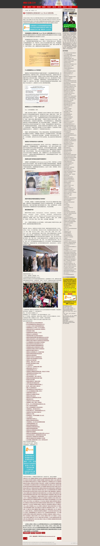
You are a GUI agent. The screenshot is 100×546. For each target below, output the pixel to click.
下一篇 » (59, 538)
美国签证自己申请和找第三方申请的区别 (70, 192)
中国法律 (57, 484)
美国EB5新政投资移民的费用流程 (69, 270)
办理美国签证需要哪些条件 (32, 497)
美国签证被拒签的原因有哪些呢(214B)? (70, 125)
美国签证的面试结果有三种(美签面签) (69, 103)
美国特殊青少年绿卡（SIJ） (52, 507)
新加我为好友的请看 (30, 379)
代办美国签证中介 (66, 107)
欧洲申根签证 (49, 504)
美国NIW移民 (33, 514)
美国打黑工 (44, 504)
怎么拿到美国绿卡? (67, 245)
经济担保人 (46, 517)
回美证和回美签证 (44, 494)
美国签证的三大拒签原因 (67, 108)
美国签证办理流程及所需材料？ (32, 420)
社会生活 (40, 478)
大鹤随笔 (32, 478)
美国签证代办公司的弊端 (67, 149)
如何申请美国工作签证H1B (68, 142)
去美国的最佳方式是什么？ (31, 392)
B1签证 (24, 542)
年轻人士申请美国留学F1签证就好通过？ (34, 407)
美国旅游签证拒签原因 (67, 182)
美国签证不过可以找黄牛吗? (68, 122)
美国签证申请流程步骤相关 (34, 486)
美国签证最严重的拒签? (67, 153)
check (43, 532)
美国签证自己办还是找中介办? (68, 72)
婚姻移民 (36, 509)
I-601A (33, 501)
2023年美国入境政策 (51, 493)
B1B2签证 (43, 501)
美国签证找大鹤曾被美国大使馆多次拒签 (34, 430)
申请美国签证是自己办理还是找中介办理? (35, 347)
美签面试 (38, 532)
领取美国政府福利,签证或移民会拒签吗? (34, 335)
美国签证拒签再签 (35, 488)
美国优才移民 (48, 515)
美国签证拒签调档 (66, 204)
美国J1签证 (57, 494)
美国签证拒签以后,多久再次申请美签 (69, 160)
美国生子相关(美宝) (40, 483)
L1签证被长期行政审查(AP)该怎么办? (69, 257)
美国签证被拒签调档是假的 (68, 150)
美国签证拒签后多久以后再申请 (68, 143)
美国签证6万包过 (66, 75)
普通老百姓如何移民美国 (67, 239)
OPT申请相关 (49, 519)
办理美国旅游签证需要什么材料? (69, 58)
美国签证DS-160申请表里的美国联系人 (70, 97)
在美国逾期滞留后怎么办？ (31, 369)
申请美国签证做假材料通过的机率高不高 (70, 135)
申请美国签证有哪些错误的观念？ (33, 426)
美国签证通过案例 (66, 165)
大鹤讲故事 (45, 478)
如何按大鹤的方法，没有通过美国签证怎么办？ (36, 410)
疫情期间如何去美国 (36, 493)
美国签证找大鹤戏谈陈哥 (31, 355)
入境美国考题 (36, 510)
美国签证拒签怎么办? (51, 502)
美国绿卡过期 (48, 499)
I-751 (26, 509)
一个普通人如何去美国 (67, 110)
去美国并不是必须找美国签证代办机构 (34, 358)
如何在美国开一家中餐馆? (68, 225)
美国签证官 (27, 502)
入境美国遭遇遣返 (32, 512)
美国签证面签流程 (66, 136)
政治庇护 (53, 486)
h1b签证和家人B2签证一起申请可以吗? (70, 241)
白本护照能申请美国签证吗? (68, 235)
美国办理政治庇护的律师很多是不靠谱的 (70, 157)
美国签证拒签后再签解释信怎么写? (69, 199)
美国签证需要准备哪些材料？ (32, 425)
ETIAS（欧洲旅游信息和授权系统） (49, 512)
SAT (37, 512)
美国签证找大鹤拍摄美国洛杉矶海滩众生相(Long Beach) (37, 433)
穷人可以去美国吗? (67, 206)
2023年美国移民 (26, 484)
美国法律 (25, 483)
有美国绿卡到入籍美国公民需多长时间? (70, 264)
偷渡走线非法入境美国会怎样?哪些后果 (70, 242)
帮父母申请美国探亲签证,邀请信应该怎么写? (35, 324)
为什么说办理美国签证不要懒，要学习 (34, 391)
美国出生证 (39, 507)
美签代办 (40, 512)
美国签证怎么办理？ (30, 413)
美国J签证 (31, 510)
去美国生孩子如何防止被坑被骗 (32, 400)
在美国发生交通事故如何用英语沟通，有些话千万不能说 (37, 371)
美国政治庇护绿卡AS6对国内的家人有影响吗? (35, 329)
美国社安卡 (55, 504)
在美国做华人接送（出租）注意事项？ (34, 402)
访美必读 (25, 478)
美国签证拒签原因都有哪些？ (32, 428)
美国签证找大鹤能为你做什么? (32, 350)
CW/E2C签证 (36, 519)
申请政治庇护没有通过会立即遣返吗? (69, 256)
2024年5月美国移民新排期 (68, 54)
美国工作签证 (38, 494)
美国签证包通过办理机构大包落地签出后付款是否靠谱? (37, 340)
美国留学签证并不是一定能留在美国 (69, 90)
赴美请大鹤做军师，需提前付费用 (33, 381)
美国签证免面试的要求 (67, 83)
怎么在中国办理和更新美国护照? (69, 274)
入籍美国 (39, 496)
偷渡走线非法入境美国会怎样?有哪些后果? (35, 436)
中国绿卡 (55, 515)
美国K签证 (44, 507)
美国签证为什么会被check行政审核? (69, 220)
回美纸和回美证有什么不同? (68, 249)
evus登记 (27, 506)
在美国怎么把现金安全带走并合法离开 (70, 156)
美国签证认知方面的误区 (31, 360)
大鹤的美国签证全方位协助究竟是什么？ (34, 389)
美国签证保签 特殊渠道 (36, 489)
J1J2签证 (59, 515)
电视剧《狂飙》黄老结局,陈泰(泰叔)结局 (70, 213)
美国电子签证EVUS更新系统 (47, 496)
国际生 (41, 519)
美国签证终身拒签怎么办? (68, 66)
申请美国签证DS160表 (67, 231)
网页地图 (74, 543)
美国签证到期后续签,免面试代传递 (69, 87)
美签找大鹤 (34, 536)
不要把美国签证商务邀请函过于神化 (33, 373)
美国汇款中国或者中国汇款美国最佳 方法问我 (35, 438)
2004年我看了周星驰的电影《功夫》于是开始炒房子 (37, 439)
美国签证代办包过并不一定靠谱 (68, 65)
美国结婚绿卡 (53, 491)
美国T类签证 (56, 510)
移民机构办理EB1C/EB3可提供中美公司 (70, 271)
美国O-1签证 (34, 507)
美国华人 (55, 478)
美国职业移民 (29, 493)
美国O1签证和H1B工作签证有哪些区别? (34, 322)
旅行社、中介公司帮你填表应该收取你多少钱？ (36, 404)
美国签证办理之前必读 (31, 395)
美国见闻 (36, 478)
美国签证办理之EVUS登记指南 (68, 100)
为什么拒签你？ (29, 417)
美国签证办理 (30, 499)
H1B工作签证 (29, 501)
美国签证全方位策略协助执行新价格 (33, 397)
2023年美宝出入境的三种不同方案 (69, 93)
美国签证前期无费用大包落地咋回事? (69, 211)
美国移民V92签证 (51, 497)
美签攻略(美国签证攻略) (30, 494)
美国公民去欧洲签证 (52, 506)
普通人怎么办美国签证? (67, 200)
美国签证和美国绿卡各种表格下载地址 (70, 252)
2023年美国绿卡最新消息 (45, 486)
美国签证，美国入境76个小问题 (32, 361)
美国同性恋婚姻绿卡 (43, 510)
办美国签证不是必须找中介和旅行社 (33, 412)
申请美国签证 (51, 494)
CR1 (57, 509)
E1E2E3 (57, 499)
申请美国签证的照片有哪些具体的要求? (70, 221)
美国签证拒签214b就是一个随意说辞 (69, 174)
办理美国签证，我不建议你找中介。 (33, 408)
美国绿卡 (40, 481)
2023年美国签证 (51, 483)
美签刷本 (47, 501)
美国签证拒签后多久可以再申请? (69, 121)
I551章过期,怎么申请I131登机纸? (69, 267)
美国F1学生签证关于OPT (31, 374)
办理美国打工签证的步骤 (67, 94)
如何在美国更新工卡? (67, 119)
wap (76, 543)
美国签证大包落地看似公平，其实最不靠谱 (35, 352)
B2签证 (27, 542)
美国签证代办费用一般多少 (68, 193)
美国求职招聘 (50, 478)
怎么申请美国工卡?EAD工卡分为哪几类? (70, 250)
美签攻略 (33, 532)
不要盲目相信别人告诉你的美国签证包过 (70, 140)
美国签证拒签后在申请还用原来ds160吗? (70, 64)
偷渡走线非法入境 (40, 514)
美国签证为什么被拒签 (67, 186)
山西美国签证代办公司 (52, 481)
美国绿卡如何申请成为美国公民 (68, 188)
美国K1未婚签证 (41, 509)
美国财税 (27, 481)
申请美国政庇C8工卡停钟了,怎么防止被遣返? (35, 327)
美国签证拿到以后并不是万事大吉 (69, 179)
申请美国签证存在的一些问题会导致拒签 (70, 96)
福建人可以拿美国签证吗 (31, 387)
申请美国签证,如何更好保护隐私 (69, 61)
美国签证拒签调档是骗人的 (68, 101)
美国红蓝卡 (50, 514)
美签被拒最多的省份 (67, 112)
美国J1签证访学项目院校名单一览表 (69, 263)
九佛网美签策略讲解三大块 (31, 423)
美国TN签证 (41, 517)
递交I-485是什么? (66, 273)
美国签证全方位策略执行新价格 (32, 394)
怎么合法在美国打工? (67, 69)
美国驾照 (36, 504)
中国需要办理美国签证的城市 (39, 499)
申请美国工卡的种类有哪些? (68, 172)
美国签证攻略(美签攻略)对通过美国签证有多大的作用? (37, 337)
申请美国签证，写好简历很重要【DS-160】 (35, 415)
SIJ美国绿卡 (66, 238)
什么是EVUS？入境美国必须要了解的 (34, 366)
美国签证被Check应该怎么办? (68, 207)
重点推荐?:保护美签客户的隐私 (32, 363)
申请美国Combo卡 (33, 506)
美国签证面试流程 (66, 175)
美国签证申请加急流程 (44, 488)
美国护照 (59, 481)
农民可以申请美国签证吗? (68, 234)
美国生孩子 (45, 506)
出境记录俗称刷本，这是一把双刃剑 (33, 376)
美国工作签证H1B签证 (39, 491)
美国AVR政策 (35, 515)
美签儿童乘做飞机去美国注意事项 (69, 89)
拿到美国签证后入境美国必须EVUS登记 (70, 86)
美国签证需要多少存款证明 (68, 111)
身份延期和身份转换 (34, 484)
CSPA (39, 515)
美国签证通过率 (52, 488)
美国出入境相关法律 (31, 483)
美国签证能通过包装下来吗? (68, 104)
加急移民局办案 (55, 517)
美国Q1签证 (57, 486)
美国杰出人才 (38, 501)
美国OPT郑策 (47, 491)
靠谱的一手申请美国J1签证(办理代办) (69, 260)
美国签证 (32, 10)
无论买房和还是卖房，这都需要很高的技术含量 (36, 434)
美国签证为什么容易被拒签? (32, 334)
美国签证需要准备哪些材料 (68, 114)
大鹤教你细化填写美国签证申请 (32, 382)
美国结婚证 (53, 499)
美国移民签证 (58, 488)
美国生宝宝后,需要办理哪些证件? (69, 178)
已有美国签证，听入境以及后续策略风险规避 (35, 421)
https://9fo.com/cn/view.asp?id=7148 (49, 536)
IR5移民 (27, 517)
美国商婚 (53, 519)
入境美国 (46, 483)
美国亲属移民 (29, 507)
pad (71, 543)
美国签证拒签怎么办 (33, 481)
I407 (57, 506)
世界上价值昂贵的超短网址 (31, 405)
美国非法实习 (26, 504)
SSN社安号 (31, 504)
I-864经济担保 (51, 510)
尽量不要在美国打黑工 (67, 79)
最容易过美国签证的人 (67, 147)
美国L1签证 (44, 489)
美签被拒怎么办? (66, 196)
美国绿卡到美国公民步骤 (67, 168)
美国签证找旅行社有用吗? (68, 118)
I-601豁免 (26, 510)
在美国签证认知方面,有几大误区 (69, 185)
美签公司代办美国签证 (43, 497)
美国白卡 (40, 504)
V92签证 (42, 515)
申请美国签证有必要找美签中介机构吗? (70, 76)
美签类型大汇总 (66, 227)
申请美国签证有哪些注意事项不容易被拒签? (35, 348)
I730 (52, 515)
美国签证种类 (31, 519)
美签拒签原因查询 (29, 2)
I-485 (54, 509)
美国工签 (29, 509)
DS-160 (28, 478)
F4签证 (44, 519)
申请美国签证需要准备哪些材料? (69, 68)
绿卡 (53, 542)
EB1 (46, 509)
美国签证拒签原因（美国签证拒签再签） (70, 55)
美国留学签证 (45, 481)
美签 (29, 10)
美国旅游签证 (34, 496)
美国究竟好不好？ (30, 399)
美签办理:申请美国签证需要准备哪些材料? (35, 345)
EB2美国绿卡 (28, 515)
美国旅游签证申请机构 (67, 62)
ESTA (58, 512)
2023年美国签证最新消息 (44, 484)
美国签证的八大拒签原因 (67, 214)
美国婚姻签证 (58, 502)
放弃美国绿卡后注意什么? (68, 164)
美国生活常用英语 (53, 501)
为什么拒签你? (66, 203)
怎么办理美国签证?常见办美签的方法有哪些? (35, 342)
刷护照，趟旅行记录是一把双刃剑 (33, 386)
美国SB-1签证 (52, 484)
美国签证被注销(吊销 (34, 502)
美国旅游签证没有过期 (67, 115)
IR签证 (32, 509)
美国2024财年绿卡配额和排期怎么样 (69, 243)
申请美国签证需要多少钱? (68, 57)
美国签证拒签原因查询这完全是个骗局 (34, 378)
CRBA (24, 517)
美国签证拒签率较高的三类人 (68, 73)
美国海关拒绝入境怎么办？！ (32, 368)
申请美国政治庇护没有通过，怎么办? (34, 332)
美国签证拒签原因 (42, 502)
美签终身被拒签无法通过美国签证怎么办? (35, 343)
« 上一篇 (25, 538)
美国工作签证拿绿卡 (27, 489)
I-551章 (50, 517)
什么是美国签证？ (30, 365)
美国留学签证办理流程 (31, 431)
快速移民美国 (58, 483)
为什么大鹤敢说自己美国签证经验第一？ (34, 384)
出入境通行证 (40, 506)
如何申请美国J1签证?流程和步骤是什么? (70, 259)
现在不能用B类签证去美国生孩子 (69, 133)
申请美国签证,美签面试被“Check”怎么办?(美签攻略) (40, 13)
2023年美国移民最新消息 (52, 489)
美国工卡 (29, 496)
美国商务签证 (44, 493)
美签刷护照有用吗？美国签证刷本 (69, 167)
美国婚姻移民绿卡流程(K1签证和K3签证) (70, 218)
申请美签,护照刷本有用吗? (68, 161)
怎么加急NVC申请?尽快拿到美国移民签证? (35, 325)
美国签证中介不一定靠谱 (67, 195)
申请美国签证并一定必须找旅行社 (69, 158)
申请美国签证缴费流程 (67, 232)
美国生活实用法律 (31, 491)
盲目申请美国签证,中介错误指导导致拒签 (70, 82)
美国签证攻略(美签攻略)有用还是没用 (34, 353)
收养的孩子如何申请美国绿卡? (68, 217)
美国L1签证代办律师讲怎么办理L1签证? (70, 266)
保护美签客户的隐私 (30, 330)
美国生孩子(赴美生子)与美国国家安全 (34, 356)
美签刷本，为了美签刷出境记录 (68, 146)
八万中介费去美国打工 (67, 132)
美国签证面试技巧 (66, 210)
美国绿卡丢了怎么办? (34, 517)
